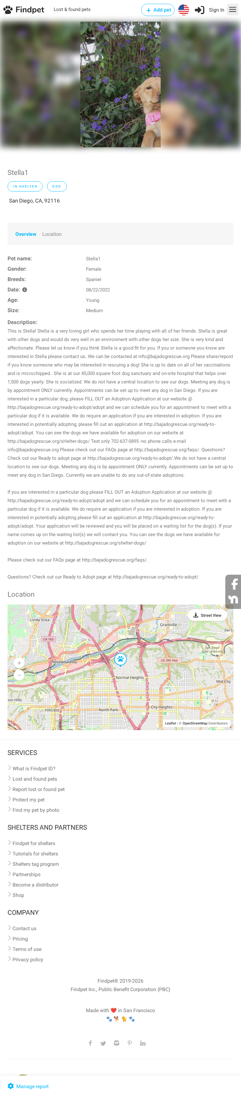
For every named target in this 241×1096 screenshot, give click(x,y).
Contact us (24, 928)
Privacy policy (28, 960)
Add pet (161, 10)
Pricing (20, 939)
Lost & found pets (72, 9)
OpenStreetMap (195, 723)
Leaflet (170, 723)
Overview (25, 234)
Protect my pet (29, 800)
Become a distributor (35, 885)
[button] (116, 653)
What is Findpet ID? (34, 769)
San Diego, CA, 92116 (34, 201)
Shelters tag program (36, 864)
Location (52, 234)
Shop (18, 895)
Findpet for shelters (34, 843)
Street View (211, 615)
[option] (120, 84)
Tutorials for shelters (35, 854)
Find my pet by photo (36, 810)
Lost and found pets (35, 779)
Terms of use (27, 949)
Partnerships (26, 874)
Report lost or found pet (39, 789)
